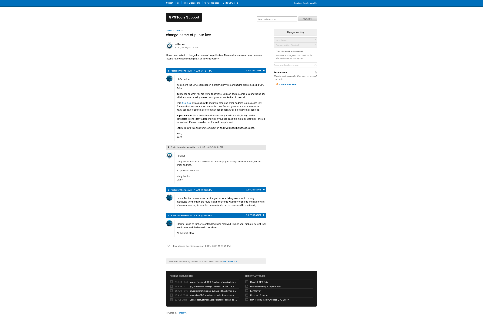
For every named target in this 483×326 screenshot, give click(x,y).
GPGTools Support (184, 17)
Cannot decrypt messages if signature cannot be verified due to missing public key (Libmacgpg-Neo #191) (213, 299)
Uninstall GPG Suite (259, 281)
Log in (297, 2)
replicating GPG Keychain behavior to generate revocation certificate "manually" (213, 295)
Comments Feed (288, 84)
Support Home (172, 2)
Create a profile (310, 2)
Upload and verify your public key (265, 286)
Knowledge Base (211, 2)
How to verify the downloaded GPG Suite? (269, 299)
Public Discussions (191, 2)
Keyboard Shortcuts (259, 295)
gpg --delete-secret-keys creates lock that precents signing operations (213, 286)
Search (307, 18)
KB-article (187, 102)
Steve (183, 70)
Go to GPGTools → (232, 2)
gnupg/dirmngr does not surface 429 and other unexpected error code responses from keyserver (213, 290)
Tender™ (182, 312)
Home (169, 30)
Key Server (255, 290)
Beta (178, 30)
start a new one (230, 261)
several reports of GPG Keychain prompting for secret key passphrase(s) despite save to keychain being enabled (213, 281)
